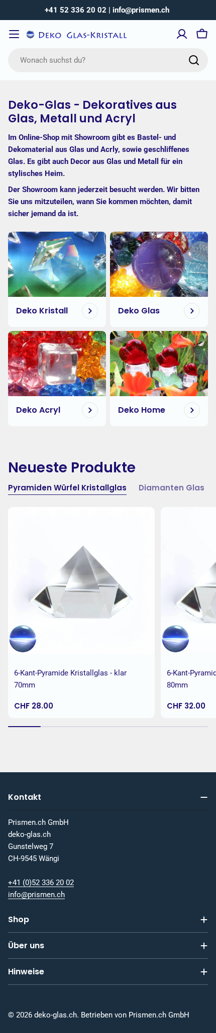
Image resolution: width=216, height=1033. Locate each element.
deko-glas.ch (55, 1014)
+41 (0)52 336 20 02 (41, 882)
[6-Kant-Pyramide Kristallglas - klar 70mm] (81, 580)
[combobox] (108, 60)
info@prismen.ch (36, 894)
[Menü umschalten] (14, 34)
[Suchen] (194, 60)
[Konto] (182, 34)
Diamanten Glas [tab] (171, 487)
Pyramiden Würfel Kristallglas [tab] (67, 487)
